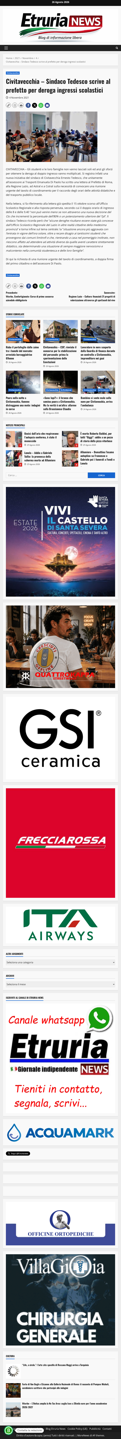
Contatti (107, 1428)
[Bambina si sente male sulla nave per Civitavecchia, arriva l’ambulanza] (98, 382)
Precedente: (30, 296)
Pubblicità (94, 1428)
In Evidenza (66, 390)
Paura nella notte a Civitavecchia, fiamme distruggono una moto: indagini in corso (23, 403)
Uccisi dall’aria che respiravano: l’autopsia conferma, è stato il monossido (14, 439)
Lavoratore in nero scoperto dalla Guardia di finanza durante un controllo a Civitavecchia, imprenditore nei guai (98, 352)
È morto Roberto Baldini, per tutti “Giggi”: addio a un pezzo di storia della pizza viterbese (70, 439)
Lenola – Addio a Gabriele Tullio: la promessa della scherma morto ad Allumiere (14, 458)
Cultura (10, 1356)
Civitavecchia (13, 73)
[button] (6, 48)
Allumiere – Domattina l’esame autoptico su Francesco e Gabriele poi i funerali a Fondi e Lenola (70, 458)
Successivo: (92, 296)
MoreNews (83, 1435)
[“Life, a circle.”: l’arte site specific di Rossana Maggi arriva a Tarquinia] (13, 1371)
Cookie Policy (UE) (77, 1428)
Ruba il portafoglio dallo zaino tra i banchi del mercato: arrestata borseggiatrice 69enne (22, 352)
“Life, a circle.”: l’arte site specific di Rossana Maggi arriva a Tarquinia (55, 1365)
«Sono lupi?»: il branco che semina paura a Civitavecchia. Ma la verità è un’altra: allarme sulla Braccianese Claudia (59, 403)
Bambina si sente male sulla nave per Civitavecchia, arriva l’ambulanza (96, 401)
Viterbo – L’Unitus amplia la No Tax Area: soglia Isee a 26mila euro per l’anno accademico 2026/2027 (64, 1405)
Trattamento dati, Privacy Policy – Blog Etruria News (37, 1428)
